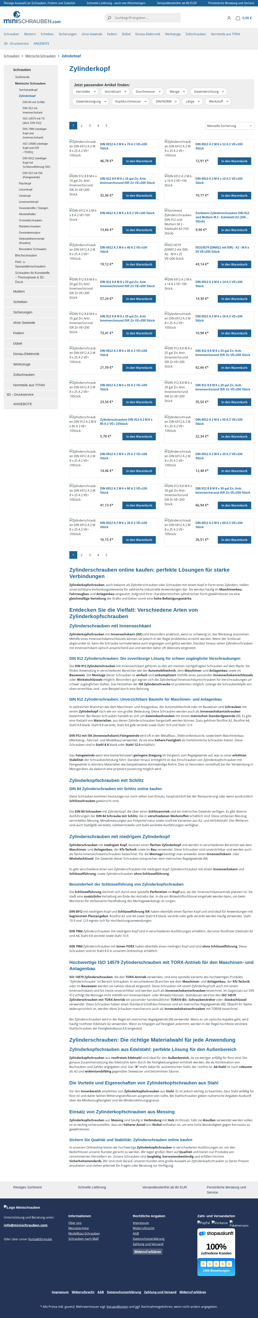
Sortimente (22, 77)
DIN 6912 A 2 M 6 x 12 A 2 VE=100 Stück (219, 146)
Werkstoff (216, 101)
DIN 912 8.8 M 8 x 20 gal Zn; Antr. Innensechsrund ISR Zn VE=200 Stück (127, 284)
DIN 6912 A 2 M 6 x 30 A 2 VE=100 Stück (123, 525)
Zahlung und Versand (148, 1244)
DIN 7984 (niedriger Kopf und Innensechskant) (35, 133)
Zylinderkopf (27, 95)
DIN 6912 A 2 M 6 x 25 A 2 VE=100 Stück (123, 456)
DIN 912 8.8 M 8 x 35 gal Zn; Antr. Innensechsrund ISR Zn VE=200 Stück (127, 318)
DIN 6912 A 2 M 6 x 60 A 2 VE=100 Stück (219, 525)
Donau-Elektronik (26, 354)
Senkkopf (25, 195)
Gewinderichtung (206, 91)
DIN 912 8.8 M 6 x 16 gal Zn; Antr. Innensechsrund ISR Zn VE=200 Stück (127, 180)
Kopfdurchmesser (128, 101)
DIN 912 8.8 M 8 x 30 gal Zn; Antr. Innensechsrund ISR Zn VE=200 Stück (222, 490)
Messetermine (78, 1228)
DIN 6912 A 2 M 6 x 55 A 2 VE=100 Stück (123, 387)
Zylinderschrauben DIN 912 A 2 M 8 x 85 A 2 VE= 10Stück (126, 421)
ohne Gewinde (24, 323)
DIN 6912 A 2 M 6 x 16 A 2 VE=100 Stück (219, 318)
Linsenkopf (25, 189)
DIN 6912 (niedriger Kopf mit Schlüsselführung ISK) (36, 162)
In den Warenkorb (139, 161)
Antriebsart (113, 91)
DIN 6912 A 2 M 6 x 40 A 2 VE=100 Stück (123, 249)
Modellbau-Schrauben (84, 1233)
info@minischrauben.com (26, 1225)
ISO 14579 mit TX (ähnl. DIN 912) (34, 120)
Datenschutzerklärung (149, 1239)
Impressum (141, 1223)
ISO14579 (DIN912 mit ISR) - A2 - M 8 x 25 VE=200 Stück (222, 249)
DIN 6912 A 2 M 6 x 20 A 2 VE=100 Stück (219, 456)
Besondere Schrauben (32, 249)
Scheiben (20, 302)
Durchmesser (146, 91)
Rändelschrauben (30, 226)
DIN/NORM (164, 101)
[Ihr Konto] (228, 18)
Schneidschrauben (30, 220)
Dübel (17, 343)
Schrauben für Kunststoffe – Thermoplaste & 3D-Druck (32, 277)
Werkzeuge (21, 364)
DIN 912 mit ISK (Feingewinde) (33, 175)
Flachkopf (25, 183)
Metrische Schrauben (30, 83)
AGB (136, 1233)
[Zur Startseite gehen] (32, 17)
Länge (190, 101)
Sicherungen (22, 312)
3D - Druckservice (20, 394)
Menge (175, 91)
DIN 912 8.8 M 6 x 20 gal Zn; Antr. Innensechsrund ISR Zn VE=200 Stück (222, 387)
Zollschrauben (24, 375)
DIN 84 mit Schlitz (34, 102)
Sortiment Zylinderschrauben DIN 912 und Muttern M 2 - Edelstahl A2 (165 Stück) (222, 216)
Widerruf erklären (147, 1252)
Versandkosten (117, 1307)
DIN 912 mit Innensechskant (32, 110)
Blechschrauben (26, 255)
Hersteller (83, 91)
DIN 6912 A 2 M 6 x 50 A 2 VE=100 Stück (219, 421)
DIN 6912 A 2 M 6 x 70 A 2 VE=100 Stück (123, 146)
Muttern (19, 291)
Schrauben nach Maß (83, 1239)
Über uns (75, 1223)
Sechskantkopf (28, 89)
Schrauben (22, 70)
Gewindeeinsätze (29, 232)
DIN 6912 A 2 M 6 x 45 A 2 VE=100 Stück (123, 353)
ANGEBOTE (22, 404)
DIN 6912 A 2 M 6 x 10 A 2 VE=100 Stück (219, 180)
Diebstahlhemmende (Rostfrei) (31, 241)
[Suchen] (109, 17)
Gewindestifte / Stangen (33, 208)
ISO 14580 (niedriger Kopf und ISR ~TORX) (35, 148)
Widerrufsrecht (143, 1228)
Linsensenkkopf (28, 201)
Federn (18, 333)
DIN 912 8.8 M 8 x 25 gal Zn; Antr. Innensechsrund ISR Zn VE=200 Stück (222, 353)
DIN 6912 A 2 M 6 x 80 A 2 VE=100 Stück (123, 490)
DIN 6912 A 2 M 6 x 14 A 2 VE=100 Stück (219, 284)
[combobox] (146, 17)
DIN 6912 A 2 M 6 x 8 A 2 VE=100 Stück (127, 213)
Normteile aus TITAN (29, 385)
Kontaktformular (40, 1239)
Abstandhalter (27, 214)
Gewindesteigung (89, 101)
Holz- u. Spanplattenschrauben (30, 264)
